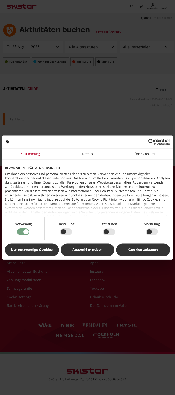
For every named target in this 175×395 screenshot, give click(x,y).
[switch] (66, 232)
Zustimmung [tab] (30, 154)
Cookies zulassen (143, 250)
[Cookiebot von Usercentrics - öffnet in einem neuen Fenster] (151, 142)
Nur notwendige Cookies (32, 250)
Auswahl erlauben (87, 250)
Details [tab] (87, 154)
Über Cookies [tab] (144, 154)
